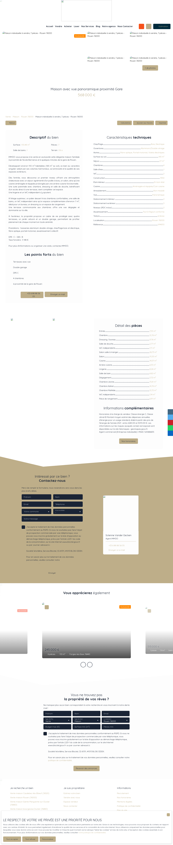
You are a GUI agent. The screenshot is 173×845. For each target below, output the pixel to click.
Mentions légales (124, 801)
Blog (98, 26)
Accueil (49, 26)
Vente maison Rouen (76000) (23, 797)
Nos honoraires (124, 797)
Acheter (68, 26)
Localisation (107, 719)
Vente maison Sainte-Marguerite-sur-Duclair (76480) (30, 803)
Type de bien (78, 719)
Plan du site (122, 810)
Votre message (31, 519)
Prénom (27, 497)
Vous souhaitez (60, 510)
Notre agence (109, 26)
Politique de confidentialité (128, 806)
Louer (76, 26)
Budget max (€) (52, 727)
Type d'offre (49, 719)
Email (26, 504)
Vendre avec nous (72, 797)
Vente (8, 116)
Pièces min (108, 727)
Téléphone (60, 504)
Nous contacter (70, 806)
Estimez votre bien (72, 793)
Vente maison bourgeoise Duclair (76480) (29, 809)
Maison (16, 116)
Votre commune (31, 511)
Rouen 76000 (27, 116)
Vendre (58, 26)
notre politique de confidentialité (92, 832)
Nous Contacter (125, 26)
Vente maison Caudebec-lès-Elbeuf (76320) (29, 793)
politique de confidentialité (60, 760)
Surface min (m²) (82, 727)
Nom (57, 497)
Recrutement (123, 793)
